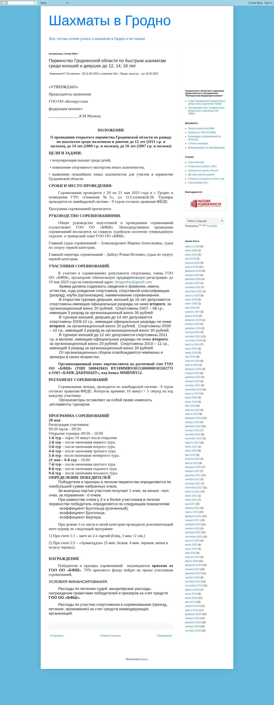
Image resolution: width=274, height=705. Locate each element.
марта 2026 (191, 267)
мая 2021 (190, 504)
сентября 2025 (193, 291)
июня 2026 (191, 254)
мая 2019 (190, 602)
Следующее (57, 635)
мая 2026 (190, 258)
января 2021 (192, 520)
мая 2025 (190, 307)
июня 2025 (191, 303)
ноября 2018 (192, 626)
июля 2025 (191, 299)
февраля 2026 (193, 271)
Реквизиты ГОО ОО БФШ (202, 132)
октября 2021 (193, 483)
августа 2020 (192, 540)
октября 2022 (193, 434)
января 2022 (192, 471)
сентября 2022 (193, 438)
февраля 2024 (193, 369)
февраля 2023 (193, 418)
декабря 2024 (193, 328)
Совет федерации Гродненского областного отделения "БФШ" (206, 102)
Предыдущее (164, 635)
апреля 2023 (192, 410)
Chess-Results (196, 162)
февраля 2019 (193, 614)
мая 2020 (190, 552)
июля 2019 (191, 593)
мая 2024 (190, 356)
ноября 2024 (192, 332)
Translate (212, 226)
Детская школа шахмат (201, 174)
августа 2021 (192, 491)
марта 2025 (191, 316)
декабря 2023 (193, 377)
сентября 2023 (193, 389)
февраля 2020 (193, 565)
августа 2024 (192, 344)
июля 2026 (191, 250)
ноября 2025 (192, 283)
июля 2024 (191, 348)
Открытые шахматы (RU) (202, 166)
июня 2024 (191, 352)
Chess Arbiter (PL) (198, 182)
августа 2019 (192, 589)
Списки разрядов (198, 143)
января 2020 (192, 569)
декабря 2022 (193, 426)
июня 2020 (191, 548)
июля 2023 (191, 397)
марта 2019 (191, 610)
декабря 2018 (193, 622)
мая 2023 (190, 405)
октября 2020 (193, 532)
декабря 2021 (193, 475)
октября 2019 (193, 581)
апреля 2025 (192, 311)
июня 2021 (191, 499)
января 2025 (192, 324)
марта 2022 (191, 463)
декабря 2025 (193, 279)
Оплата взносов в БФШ (201, 128)
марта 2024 (191, 365)
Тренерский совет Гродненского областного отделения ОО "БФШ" (206, 110)
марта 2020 (191, 561)
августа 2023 (192, 393)
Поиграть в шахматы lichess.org (206, 178)
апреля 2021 (192, 508)
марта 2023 (191, 414)
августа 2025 (192, 295)
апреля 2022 (192, 459)
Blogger (143, 659)
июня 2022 (191, 450)
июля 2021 (191, 495)
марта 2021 (191, 512)
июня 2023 (191, 401)
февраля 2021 (193, 516)
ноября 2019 (192, 577)
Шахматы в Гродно (110, 20)
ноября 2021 (192, 479)
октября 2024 (193, 336)
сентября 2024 (193, 340)
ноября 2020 (192, 528)
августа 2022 (192, 442)
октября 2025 (193, 287)
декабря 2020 (193, 524)
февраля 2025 (193, 320)
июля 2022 (191, 446)
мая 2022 (190, 455)
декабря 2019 (193, 573)
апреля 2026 (192, 263)
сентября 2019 (193, 585)
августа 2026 (192, 246)
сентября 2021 (193, 487)
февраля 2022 (193, 467)
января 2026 (192, 275)
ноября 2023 (192, 381)
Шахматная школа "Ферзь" (203, 170)
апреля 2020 (192, 557)
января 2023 (192, 422)
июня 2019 (191, 598)
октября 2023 (193, 385)
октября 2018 (193, 630)
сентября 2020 (193, 536)
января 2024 (192, 373)
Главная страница (110, 635)
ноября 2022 (192, 430)
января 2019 (192, 618)
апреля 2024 (192, 361)
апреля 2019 (192, 606)
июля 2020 (191, 544)
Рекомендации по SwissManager (206, 147)
